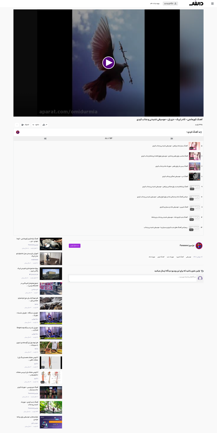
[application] (108, 63)
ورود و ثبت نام (154, 3)
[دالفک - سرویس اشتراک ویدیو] (198, 3)
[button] (108, 63)
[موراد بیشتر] (17, 125)
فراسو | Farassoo (187, 246)
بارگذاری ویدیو (168, 3)
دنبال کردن (73, 245)
